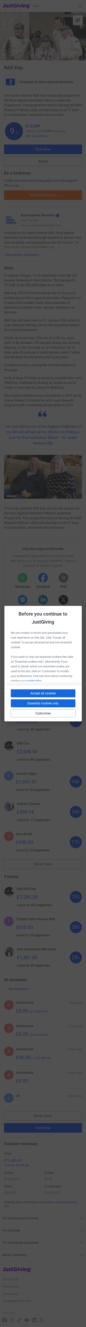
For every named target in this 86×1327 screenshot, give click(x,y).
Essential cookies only (43, 703)
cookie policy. (34, 680)
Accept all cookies (43, 693)
